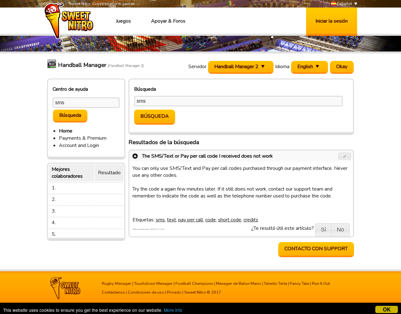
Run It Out (321, 283)
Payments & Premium (83, 138)
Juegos (123, 21)
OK (387, 309)
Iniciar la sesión (331, 21)
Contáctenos (113, 292)
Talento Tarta (275, 283)
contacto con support (316, 248)
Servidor (197, 66)
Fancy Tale (299, 283)
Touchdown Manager (153, 283)
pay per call (190, 219)
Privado (174, 292)
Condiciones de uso (146, 292)
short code (229, 219)
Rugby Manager (116, 283)
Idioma (282, 66)
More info (173, 310)
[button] (344, 156)
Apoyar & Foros (168, 21)
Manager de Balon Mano (238, 283)
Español (344, 4)
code (210, 219)
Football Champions (194, 283)
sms (160, 219)
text (171, 219)
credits (250, 219)
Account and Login (79, 145)
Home (65, 130)
